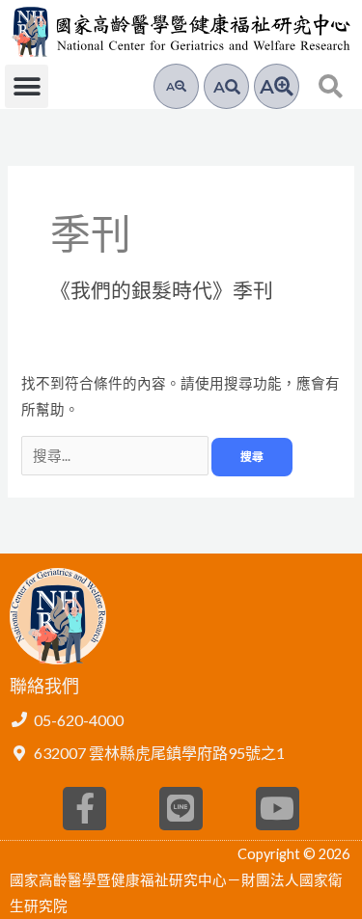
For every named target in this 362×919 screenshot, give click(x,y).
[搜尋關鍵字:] (116, 455)
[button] (26, 86)
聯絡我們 (44, 685)
